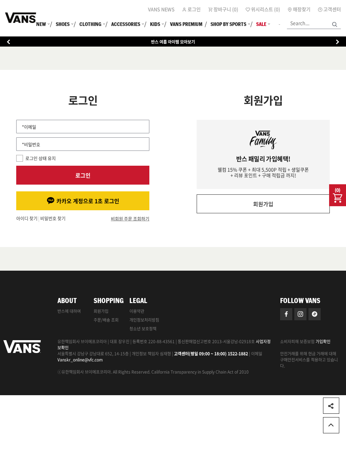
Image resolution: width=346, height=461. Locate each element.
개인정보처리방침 (144, 320)
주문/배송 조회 (106, 320)
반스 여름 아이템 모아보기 (173, 42)
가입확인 (323, 341)
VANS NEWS (161, 9)
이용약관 (136, 311)
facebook (286, 314)
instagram (300, 314)
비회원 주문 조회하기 (130, 218)
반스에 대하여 (69, 311)
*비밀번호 (31, 144)
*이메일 (29, 127)
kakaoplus (314, 314)
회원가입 (263, 204)
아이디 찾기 (27, 218)
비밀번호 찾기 (53, 218)
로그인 (83, 175)
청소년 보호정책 (142, 329)
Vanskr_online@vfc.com (80, 360)
